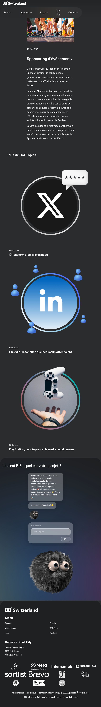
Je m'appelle (36, 526)
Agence (24, 12)
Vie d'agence (10, 628)
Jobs (7, 633)
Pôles (7, 12)
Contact (73, 12)
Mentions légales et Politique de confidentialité (31, 693)
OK (65, 539)
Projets (44, 12)
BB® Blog (58, 13)
